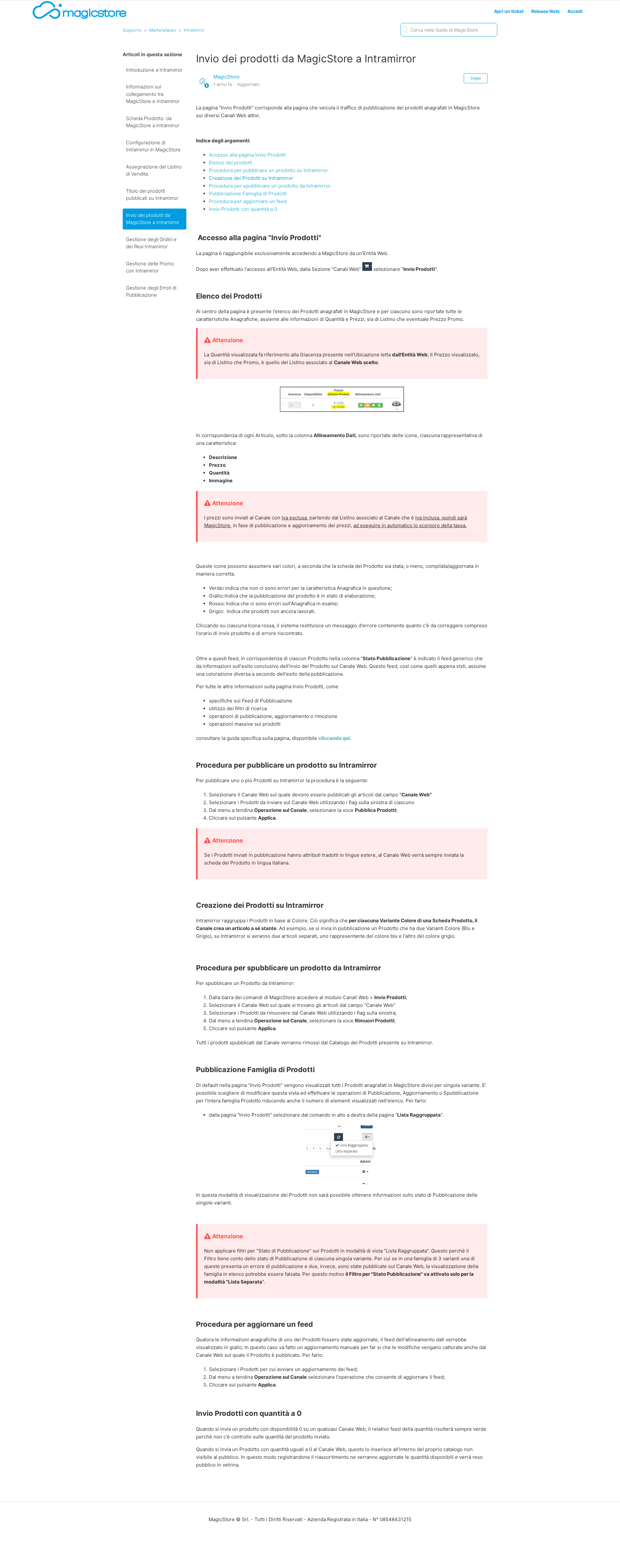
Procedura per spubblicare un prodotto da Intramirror (270, 186)
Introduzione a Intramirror (154, 70)
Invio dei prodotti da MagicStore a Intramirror (152, 219)
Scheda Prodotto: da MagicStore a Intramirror (152, 122)
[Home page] (79, 18)
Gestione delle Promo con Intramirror (150, 267)
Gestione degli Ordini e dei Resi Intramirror (151, 243)
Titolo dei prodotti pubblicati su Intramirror (152, 194)
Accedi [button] (575, 11)
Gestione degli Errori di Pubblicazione (151, 291)
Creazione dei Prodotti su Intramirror (251, 178)
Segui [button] (475, 78)
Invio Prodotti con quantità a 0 (243, 209)
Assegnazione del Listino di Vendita (154, 170)
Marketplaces (162, 30)
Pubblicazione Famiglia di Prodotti (248, 193)
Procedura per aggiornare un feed (248, 201)
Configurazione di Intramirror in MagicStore (153, 146)
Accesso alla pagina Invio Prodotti (247, 155)
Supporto (132, 30)
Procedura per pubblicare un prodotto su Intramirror (268, 170)
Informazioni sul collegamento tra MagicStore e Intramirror (153, 94)
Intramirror (194, 30)
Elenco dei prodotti (230, 162)
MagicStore (226, 77)
